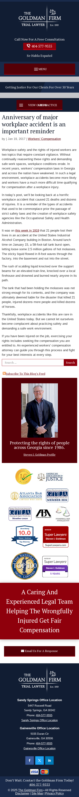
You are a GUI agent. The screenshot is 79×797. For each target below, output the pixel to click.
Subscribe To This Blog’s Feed (25, 374)
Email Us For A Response (41, 651)
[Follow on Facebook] (29, 760)
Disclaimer (22, 793)
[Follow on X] (39, 760)
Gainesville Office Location (39, 748)
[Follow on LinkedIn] (49, 760)
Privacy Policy (54, 793)
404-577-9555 (41, 46)
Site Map (37, 793)
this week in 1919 (27, 230)
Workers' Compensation (44, 139)
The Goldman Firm (30, 790)
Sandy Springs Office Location (39, 720)
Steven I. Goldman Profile (39, 454)
